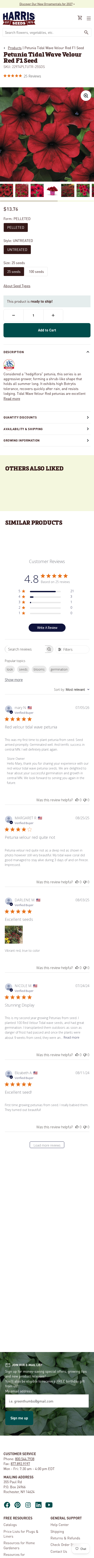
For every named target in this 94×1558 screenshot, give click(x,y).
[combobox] (42, 32)
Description (13, 352)
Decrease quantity (13, 315)
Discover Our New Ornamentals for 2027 (46, 4)
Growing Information (21, 440)
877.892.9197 (20, 1463)
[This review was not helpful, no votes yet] (84, 800)
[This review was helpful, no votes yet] (76, 800)
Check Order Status (65, 1544)
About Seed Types (16, 285)
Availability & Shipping (23, 429)
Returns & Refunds (65, 1538)
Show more (14, 679)
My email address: (19, 1391)
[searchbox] (25, 649)
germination (59, 669)
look (10, 669)
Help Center (59, 1524)
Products (15, 47)
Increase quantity (53, 315)
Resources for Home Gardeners (19, 1545)
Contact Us (58, 1551)
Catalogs (10, 1524)
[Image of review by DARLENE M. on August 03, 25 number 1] (14, 935)
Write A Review (47, 628)
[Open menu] (88, 18)
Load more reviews (47, 1145)
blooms (39, 669)
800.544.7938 (24, 1458)
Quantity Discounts (20, 417)
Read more (11, 398)
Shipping (57, 1531)
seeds (23, 669)
